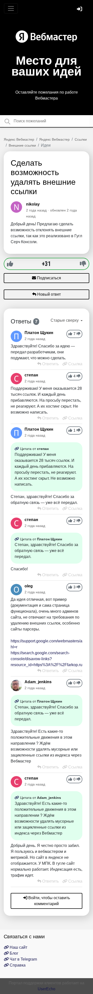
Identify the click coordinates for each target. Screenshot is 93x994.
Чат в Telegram (23, 959)
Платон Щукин (39, 333)
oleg (29, 586)
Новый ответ (48, 294)
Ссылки (81, 139)
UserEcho (46, 989)
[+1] (10, 263)
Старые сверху (65, 320)
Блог (13, 953)
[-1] (83, 263)
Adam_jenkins (38, 682)
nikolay (33, 204)
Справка (17, 965)
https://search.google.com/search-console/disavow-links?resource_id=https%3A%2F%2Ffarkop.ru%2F (51, 659)
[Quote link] (17, 449)
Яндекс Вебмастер (19, 139)
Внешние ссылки (22, 145)
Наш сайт (18, 947)
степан (31, 375)
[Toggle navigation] (11, 8)
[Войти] (80, 9)
